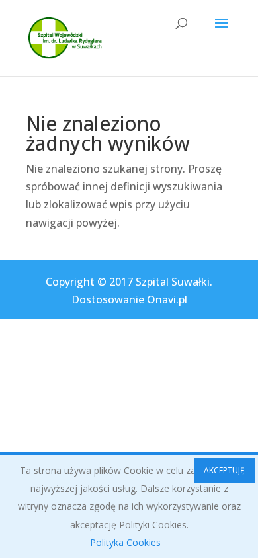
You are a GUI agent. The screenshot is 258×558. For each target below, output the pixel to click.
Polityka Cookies (125, 542)
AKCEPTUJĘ (224, 470)
